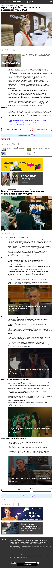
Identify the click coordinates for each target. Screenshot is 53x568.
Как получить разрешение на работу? (20, 124)
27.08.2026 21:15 (4, 189)
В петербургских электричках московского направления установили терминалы (15, 153)
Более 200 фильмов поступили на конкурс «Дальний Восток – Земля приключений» (27, 307)
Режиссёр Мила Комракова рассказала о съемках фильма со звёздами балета (29, 429)
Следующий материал (27, 564)
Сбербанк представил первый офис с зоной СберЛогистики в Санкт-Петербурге (41, 149)
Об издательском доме (14, 539)
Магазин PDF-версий (31, 539)
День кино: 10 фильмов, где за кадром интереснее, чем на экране (29, 370)
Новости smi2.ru (5, 185)
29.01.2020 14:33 (4, 5)
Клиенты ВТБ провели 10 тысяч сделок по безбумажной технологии (28, 123)
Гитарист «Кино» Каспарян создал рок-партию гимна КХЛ (29, 478)
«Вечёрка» (35, 243)
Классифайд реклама (44, 542)
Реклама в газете (43, 540)
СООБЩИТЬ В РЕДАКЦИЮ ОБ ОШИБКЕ (34, 543)
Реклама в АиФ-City (35, 542)
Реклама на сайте (13, 542)
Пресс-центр (23, 539)
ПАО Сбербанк (32, 46)
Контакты (37, 540)
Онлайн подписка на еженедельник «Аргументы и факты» (21, 540)
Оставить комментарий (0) (42, 129)
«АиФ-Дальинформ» (12, 230)
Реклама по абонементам (23, 542)
